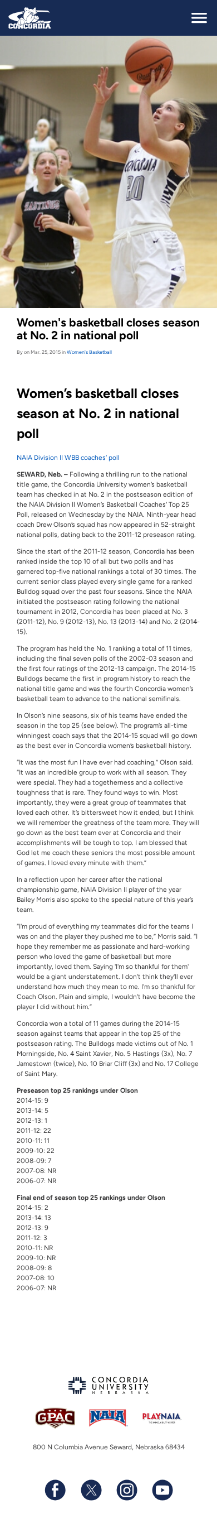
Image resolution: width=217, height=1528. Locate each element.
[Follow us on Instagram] (126, 1490)
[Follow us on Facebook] (55, 1490)
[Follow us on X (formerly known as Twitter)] (90, 1490)
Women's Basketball (89, 352)
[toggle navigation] (199, 18)
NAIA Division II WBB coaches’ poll (68, 458)
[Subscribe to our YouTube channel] (162, 1490)
